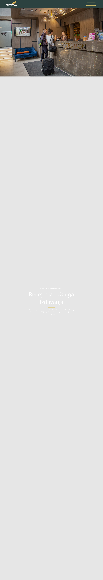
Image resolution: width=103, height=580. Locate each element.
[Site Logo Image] (11, 4)
